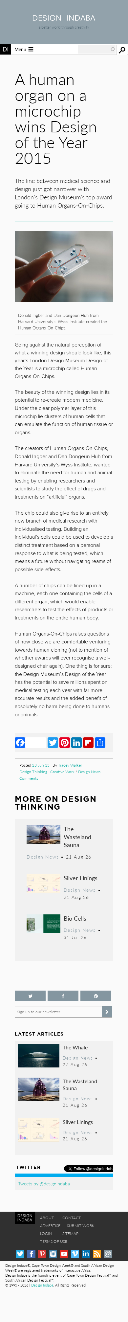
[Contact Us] (108, 1254)
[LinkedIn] (76, 742)
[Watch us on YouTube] (64, 1254)
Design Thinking (33, 771)
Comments (28, 778)
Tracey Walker (70, 765)
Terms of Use (53, 1241)
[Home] (64, 18)
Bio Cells (75, 918)
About (47, 1218)
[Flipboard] (88, 742)
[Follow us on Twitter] (30, 996)
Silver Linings (80, 878)
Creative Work (62, 771)
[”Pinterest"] (95, 996)
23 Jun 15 (41, 765)
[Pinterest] (64, 742)
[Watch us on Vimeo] (75, 1254)
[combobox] (97, 49)
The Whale (75, 1047)
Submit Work (81, 1225)
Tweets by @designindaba (44, 1183)
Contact (71, 1218)
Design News (89, 771)
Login (46, 1233)
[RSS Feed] (97, 1254)
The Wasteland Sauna (77, 837)
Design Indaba (42, 1285)
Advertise (50, 1225)
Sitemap (70, 1233)
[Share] (100, 742)
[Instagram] (53, 1254)
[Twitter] (53, 742)
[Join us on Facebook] (63, 996)
